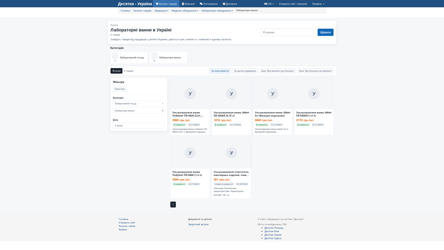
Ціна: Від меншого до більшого (277, 70)
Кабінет (123, 229)
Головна (123, 219)
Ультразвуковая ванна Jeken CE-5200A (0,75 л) (231, 114)
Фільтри (116, 70)
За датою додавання (245, 70)
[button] (269, 3)
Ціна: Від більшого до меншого (315, 70)
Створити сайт (293, 3)
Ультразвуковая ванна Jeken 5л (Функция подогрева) (272, 114)
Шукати (325, 32)
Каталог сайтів (127, 226)
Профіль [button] (317, 3)
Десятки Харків (272, 234)
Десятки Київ (271, 231)
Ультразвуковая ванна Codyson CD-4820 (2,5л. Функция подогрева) (186, 114)
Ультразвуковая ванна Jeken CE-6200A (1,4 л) (314, 114)
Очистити (120, 88)
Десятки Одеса (272, 238)
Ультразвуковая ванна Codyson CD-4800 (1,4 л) (187, 173)
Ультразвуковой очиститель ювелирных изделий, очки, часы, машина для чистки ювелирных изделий (231, 173)
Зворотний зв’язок (198, 224)
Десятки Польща (273, 227)
